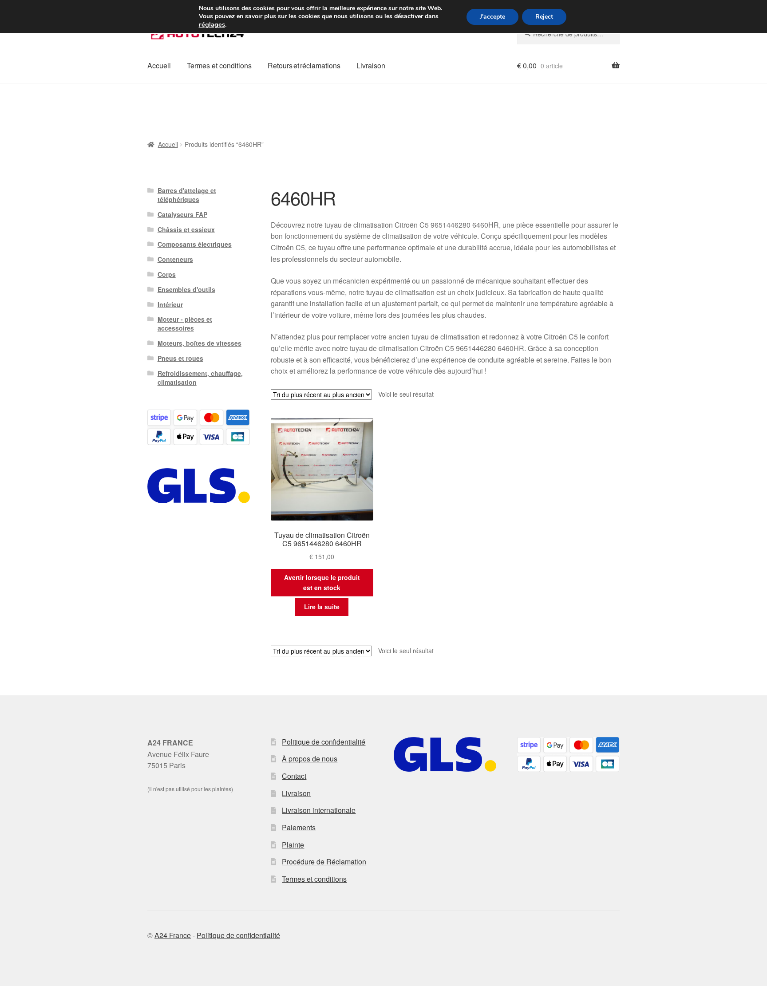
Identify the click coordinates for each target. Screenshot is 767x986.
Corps (167, 274)
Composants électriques (195, 244)
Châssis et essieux (186, 229)
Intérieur (170, 304)
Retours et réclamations (304, 65)
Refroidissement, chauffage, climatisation (200, 378)
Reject (544, 16)
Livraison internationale (319, 810)
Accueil (159, 65)
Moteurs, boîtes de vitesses (199, 343)
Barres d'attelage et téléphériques (187, 195)
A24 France (172, 935)
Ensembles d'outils (186, 289)
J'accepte (492, 16)
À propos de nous (309, 758)
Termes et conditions (219, 65)
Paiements (299, 827)
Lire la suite (322, 606)
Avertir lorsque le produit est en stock (322, 582)
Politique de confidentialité (323, 742)
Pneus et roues (180, 358)
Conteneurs (175, 259)
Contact (294, 776)
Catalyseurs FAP (182, 214)
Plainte (293, 845)
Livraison (370, 65)
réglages (212, 24)
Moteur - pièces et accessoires (185, 323)
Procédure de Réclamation (324, 861)
